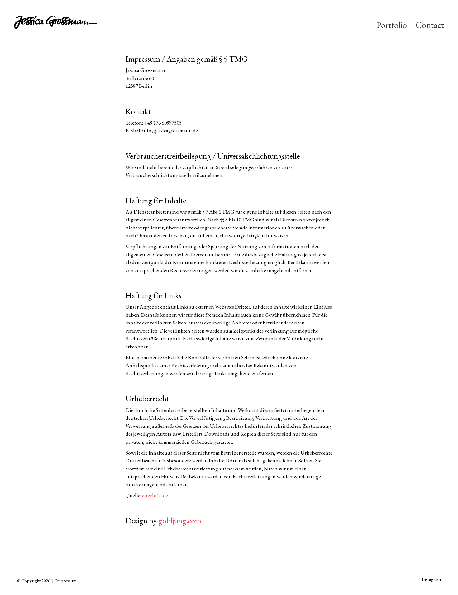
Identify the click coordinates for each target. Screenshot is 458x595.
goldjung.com (179, 520)
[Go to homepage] (73, 25)
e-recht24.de (155, 495)
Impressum (66, 580)
